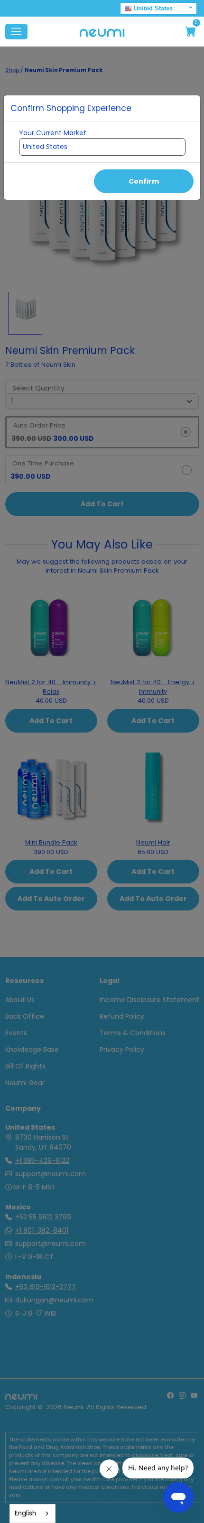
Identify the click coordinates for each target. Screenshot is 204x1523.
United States (153, 8)
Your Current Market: (53, 133)
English (25, 1513)
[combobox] (32, 1513)
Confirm (144, 181)
